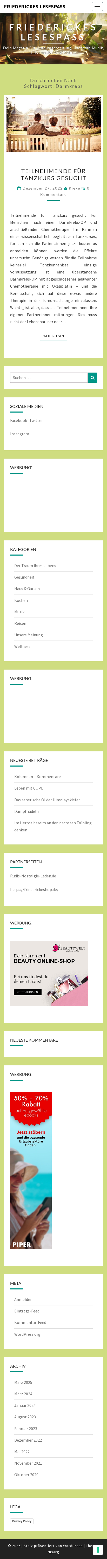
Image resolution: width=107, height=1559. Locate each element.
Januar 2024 (25, 1405)
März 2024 (23, 1393)
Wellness (22, 646)
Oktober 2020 (26, 1474)
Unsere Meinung (28, 634)
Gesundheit (24, 577)
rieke (74, 188)
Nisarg (53, 1552)
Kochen (21, 600)
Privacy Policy (21, 1521)
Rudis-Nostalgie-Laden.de (33, 875)
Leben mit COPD (29, 788)
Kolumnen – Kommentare (37, 776)
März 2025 (23, 1382)
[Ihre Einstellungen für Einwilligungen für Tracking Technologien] (98, 1550)
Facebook (18, 420)
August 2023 (25, 1416)
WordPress (73, 1545)
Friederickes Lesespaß (34, 6)
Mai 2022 (22, 1451)
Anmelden (23, 1299)
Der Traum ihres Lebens (35, 565)
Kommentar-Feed (30, 1322)
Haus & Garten (27, 588)
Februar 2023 (25, 1428)
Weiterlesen (55, 335)
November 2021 (28, 1463)
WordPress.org (27, 1334)
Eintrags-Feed (26, 1311)
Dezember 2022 (28, 1440)
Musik (19, 611)
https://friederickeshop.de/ (34, 889)
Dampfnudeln (26, 811)
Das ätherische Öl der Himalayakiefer (47, 799)
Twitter (36, 420)
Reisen (20, 623)
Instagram (19, 433)
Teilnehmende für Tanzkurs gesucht (53, 174)
